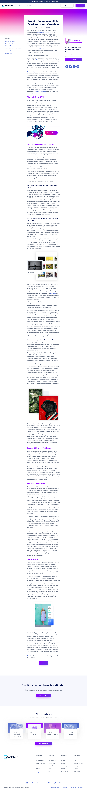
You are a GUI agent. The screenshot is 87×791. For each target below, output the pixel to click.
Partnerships (64, 766)
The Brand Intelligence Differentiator (10, 44)
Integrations (51, 766)
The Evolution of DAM (10, 41)
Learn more (43, 663)
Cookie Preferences (55, 787)
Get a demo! (77, 40)
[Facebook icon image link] (38, 782)
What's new (38, 766)
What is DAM (52, 763)
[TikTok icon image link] (49, 782)
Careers (76, 768)
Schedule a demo (43, 695)
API (49, 771)
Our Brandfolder (52, 760)
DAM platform (43, 48)
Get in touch (77, 771)
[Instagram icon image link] (54, 782)
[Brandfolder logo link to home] (8, 5)
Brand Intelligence (41, 60)
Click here (30, 656)
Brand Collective (65, 758)
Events (63, 763)
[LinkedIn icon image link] (26, 782)
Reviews (63, 768)
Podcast (63, 760)
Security (76, 766)
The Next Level (8, 53)
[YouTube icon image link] (43, 782)
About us (76, 758)
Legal (75, 760)
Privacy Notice (64, 787)
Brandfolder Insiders (37, 1)
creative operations (32, 155)
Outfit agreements (78, 763)
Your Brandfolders (67, 5)
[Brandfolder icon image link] (60, 782)
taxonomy (52, 293)
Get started (80, 5)
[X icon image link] (32, 782)
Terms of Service (72, 787)
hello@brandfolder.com (43, 778)
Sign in (38, 772)
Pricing (45, 5)
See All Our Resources (43, 743)
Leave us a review (65, 771)
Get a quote (39, 758)
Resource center (53, 758)
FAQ (50, 768)
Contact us (80, 787)
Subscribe (73, 59)
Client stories (30, 5)
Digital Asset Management (44, 32)
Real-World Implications (10, 50)
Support (38, 768)
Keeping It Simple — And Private (13, 48)
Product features (40, 760)
